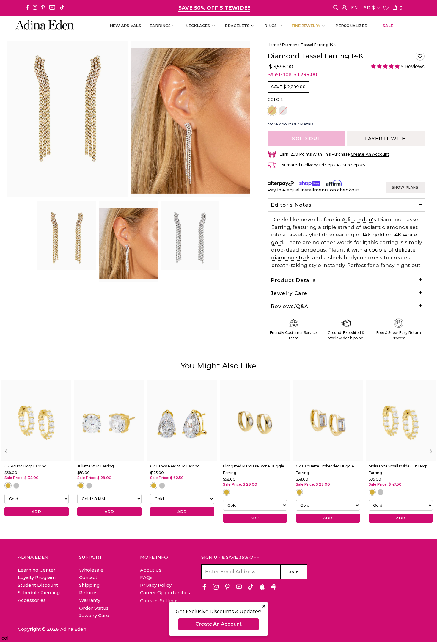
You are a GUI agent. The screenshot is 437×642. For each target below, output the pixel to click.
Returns (88, 592)
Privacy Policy (156, 585)
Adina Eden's (359, 219)
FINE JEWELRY (306, 25)
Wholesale (91, 570)
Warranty (89, 600)
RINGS (270, 25)
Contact (88, 577)
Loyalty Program (37, 577)
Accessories (32, 600)
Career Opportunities (165, 592)
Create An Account (218, 624)
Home (273, 45)
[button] (420, 56)
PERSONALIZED (351, 25)
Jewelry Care (289, 293)
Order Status (94, 608)
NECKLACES (198, 25)
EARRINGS (160, 25)
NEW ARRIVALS (125, 25)
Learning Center (37, 570)
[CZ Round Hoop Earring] (36, 420)
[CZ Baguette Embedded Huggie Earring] (328, 420)
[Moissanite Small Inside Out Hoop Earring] (401, 420)
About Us (150, 570)
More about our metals (290, 124)
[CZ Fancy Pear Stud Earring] (182, 420)
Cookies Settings (159, 600)
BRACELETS (237, 25)
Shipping (89, 585)
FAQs (146, 577)
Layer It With (385, 139)
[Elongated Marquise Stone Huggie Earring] (255, 420)
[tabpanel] (67, 235)
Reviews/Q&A (289, 306)
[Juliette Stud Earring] (109, 420)
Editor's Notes (291, 205)
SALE (388, 25)
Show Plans (405, 187)
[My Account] (344, 9)
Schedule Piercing (39, 592)
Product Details (293, 280)
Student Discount (38, 585)
